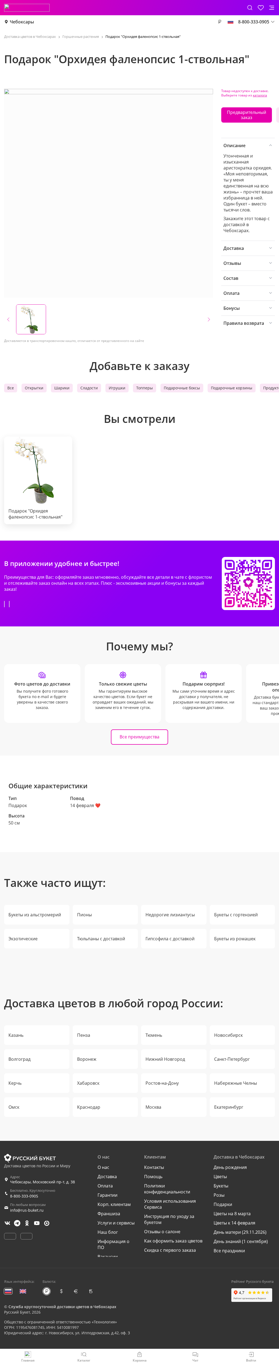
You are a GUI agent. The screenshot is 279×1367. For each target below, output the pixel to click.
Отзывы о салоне (162, 1232)
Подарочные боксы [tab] (182, 387)
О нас (103, 1167)
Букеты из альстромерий (34, 915)
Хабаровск (88, 1083)
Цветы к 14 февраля (234, 1223)
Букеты (221, 1186)
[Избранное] (260, 7)
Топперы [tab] (144, 387)
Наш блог (108, 1232)
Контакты (154, 1167)
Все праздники (229, 1251)
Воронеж (86, 1059)
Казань (15, 1035)
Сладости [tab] (89, 387)
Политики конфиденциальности (167, 1189)
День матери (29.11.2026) (240, 1232)
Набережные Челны (235, 1083)
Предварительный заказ (246, 114)
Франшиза (109, 1214)
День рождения (230, 1167)
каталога (260, 95)
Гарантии (107, 1195)
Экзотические (23, 939)
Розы (219, 1195)
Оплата (105, 1186)
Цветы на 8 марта (232, 1214)
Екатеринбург (228, 1107)
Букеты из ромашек (235, 939)
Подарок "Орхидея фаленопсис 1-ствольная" (35, 514)
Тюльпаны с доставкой (101, 939)
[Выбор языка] (230, 22)
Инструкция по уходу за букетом (169, 1219)
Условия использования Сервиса (170, 1204)
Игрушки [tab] (117, 387)
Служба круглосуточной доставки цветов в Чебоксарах (62, 1306)
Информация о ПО (113, 1244)
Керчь (15, 1083)
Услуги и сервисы (116, 1223)
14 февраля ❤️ (85, 805)
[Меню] (271, 7)
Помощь (153, 1177)
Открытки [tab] (34, 387)
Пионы (84, 915)
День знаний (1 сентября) (241, 1241)
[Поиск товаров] (250, 7)
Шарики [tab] (61, 387)
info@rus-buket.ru (27, 1210)
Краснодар (88, 1107)
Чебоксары (22, 22)
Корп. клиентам (114, 1204)
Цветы (220, 1177)
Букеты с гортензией (236, 915)
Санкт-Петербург (232, 1059)
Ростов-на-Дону (162, 1083)
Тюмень (153, 1035)
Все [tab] (10, 387)
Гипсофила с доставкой (170, 939)
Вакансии (108, 1257)
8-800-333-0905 (24, 1196)
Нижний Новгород (165, 1059)
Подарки (223, 1204)
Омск (13, 1107)
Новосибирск (228, 1035)
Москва (153, 1107)
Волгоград (19, 1059)
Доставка (107, 1177)
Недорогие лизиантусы (170, 915)
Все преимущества (139, 737)
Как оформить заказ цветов (173, 1241)
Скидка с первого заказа (170, 1250)
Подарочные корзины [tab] (231, 387)
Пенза (83, 1035)
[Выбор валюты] (219, 22)
